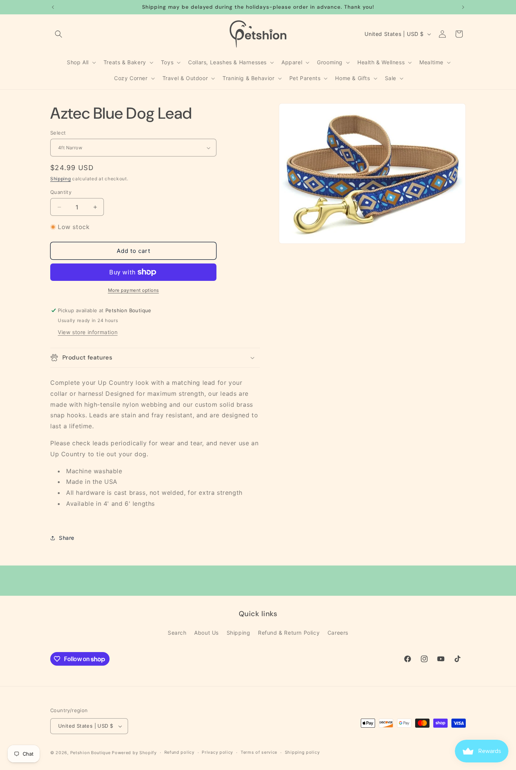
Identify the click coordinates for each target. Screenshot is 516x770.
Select (58, 133)
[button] (58, 34)
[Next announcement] (463, 7)
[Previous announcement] (53, 7)
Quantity (60, 192)
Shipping (60, 178)
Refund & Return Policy (289, 632)
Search (177, 632)
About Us (206, 632)
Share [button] (66, 538)
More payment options (133, 290)
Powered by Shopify (134, 752)
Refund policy (179, 752)
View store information (87, 332)
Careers (338, 632)
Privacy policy (217, 752)
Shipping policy (302, 752)
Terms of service (259, 752)
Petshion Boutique (90, 752)
